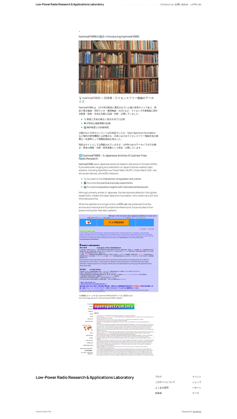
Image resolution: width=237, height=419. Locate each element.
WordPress (197, 411)
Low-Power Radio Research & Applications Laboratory (70, 4)
